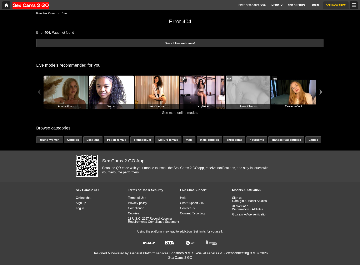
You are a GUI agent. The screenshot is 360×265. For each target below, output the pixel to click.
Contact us (187, 208)
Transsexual (142, 139)
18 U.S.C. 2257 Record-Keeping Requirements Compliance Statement (153, 220)
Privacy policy (137, 203)
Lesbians (93, 139)
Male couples (209, 139)
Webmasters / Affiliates (247, 209)
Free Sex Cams (45, 13)
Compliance (136, 208)
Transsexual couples (286, 139)
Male (189, 139)
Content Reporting (192, 213)
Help (183, 197)
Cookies (133, 213)
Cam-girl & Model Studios (249, 201)
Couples (73, 139)
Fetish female (116, 139)
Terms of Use (137, 197)
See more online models (180, 112)
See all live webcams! (180, 43)
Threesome (234, 139)
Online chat (83, 197)
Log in (80, 208)
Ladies (313, 139)
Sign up (81, 203)
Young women (49, 139)
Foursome (257, 139)
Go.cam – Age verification (249, 214)
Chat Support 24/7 (192, 203)
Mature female (168, 139)
